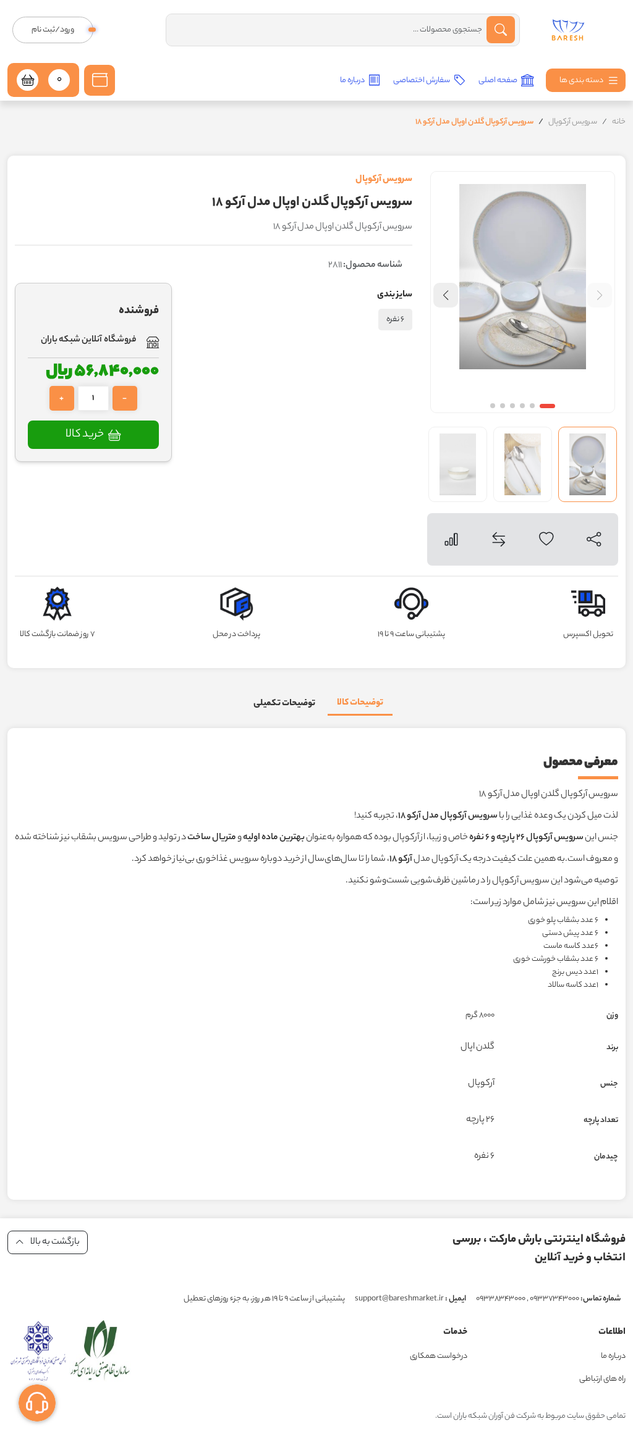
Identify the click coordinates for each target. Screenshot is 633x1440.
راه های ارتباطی (602, 1379)
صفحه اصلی (498, 80)
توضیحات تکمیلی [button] (284, 704)
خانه (619, 121)
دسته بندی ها (582, 80)
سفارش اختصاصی (422, 80)
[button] (99, 80)
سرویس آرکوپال (572, 121)
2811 (365, 265)
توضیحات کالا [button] (360, 703)
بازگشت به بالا (54, 1242)
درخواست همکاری (438, 1356)
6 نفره (395, 319)
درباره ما (353, 80)
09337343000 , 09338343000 (548, 1298)
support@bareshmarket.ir (410, 1298)
